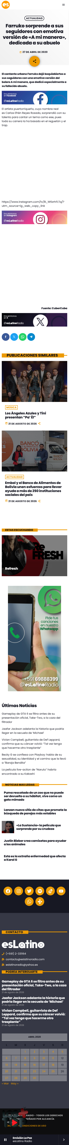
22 (25, 1071)
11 (53, 1058)
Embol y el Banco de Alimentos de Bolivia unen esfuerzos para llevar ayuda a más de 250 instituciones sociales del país (33, 488)
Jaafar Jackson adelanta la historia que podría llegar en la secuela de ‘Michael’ (33, 1000)
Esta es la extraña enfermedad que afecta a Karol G (35, 858)
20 (6, 1071)
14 (16, 1065)
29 (25, 1078)
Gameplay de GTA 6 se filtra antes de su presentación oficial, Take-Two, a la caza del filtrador (31, 718)
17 (44, 1065)
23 (34, 1071)
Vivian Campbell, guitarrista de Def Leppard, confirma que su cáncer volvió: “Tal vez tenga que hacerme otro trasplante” (32, 744)
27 (6, 1078)
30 (34, 1078)
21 (16, 1071)
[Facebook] (8, 891)
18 (53, 1065)
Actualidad (34, 18)
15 (25, 1065)
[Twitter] (29, 891)
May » (14, 1083)
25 (53, 1071)
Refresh (11, 568)
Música (11, 407)
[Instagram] (18, 891)
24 (43, 1071)
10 (43, 1058)
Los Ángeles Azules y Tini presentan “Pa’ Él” (25, 415)
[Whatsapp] (29, 901)
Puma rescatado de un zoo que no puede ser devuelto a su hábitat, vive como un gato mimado (34, 796)
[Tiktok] (50, 891)
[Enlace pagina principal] (6, 5)
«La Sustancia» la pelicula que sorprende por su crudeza (38, 827)
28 (16, 1078)
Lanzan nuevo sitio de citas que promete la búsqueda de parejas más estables (35, 811)
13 (6, 1065)
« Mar (5, 1083)
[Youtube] (61, 891)
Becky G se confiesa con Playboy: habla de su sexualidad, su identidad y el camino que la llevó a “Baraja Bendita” (34, 759)
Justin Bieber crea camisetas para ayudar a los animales (35, 842)
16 (34, 1065)
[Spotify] (39, 891)
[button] (25, 1108)
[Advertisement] (34, 164)
